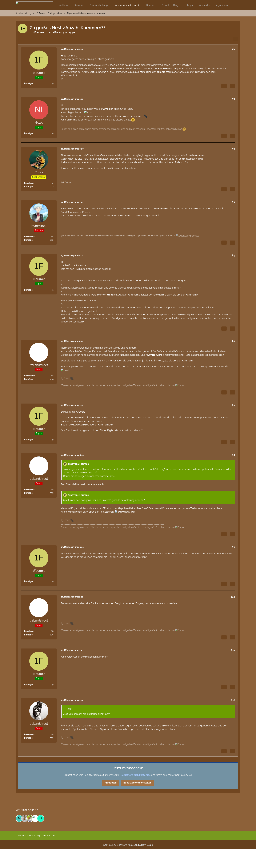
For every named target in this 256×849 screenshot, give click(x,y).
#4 (233, 202)
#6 (233, 341)
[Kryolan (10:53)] (35, 818)
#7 (233, 405)
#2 (233, 99)
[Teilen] (235, 39)
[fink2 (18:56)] (24, 818)
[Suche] (235, 5)
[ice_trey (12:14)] (29, 818)
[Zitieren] (232, 86)
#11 (233, 650)
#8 (233, 455)
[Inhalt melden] (224, 86)
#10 (233, 596)
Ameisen (108, 108)
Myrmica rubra (154, 354)
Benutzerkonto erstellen (137, 782)
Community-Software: (128, 845)
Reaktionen (29, 183)
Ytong (174, 68)
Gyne (111, 68)
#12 (233, 700)
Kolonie (129, 65)
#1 (233, 49)
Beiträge (28, 83)
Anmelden (204, 5)
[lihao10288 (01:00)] (40, 818)
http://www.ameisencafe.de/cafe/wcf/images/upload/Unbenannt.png (122, 235)
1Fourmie (38, 32)
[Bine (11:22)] (19, 818)
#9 (233, 547)
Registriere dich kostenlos (136, 775)
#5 (233, 255)
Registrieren (221, 5)
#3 (233, 148)
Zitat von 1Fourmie (78, 464)
